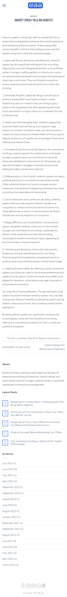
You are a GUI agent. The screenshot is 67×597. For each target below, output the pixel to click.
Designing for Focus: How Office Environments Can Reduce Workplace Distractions (35, 424)
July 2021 (7, 541)
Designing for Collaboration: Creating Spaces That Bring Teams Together (37, 403)
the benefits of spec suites (16, 347)
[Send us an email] (33, 586)
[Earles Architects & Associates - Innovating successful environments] (35, 5)
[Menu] (4, 5)
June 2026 (8, 469)
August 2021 (9, 534)
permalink (55, 338)
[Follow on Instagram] (28, 586)
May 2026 (7, 475)
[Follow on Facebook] (23, 586)
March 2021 (8, 564)
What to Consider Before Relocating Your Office (36, 432)
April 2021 (8, 558)
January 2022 (9, 517)
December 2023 (10, 487)
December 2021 (10, 523)
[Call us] (38, 586)
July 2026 (7, 463)
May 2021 (7, 552)
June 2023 (8, 505)
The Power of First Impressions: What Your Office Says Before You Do (36, 413)
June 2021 (8, 546)
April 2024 (8, 481)
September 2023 (11, 493)
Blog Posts (33, 16)
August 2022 (9, 511)
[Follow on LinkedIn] (43, 586)
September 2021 (11, 528)
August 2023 (9, 499)
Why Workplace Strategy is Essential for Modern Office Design (36, 443)
